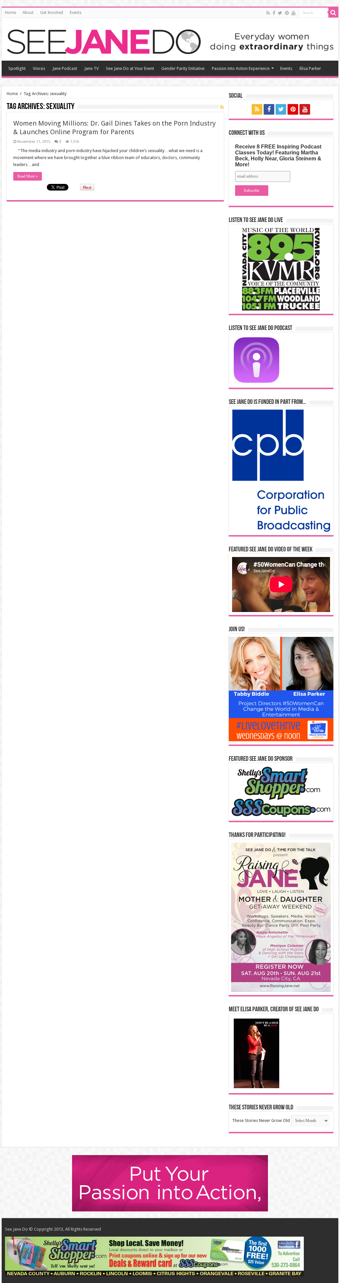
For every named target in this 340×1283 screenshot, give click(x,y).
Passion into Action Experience (241, 68)
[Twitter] (280, 13)
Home (10, 12)
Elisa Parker (310, 68)
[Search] (333, 13)
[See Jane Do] (170, 40)
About (28, 12)
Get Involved (51, 12)
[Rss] (268, 13)
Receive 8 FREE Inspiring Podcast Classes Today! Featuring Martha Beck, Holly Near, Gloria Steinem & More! (278, 155)
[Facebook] (274, 13)
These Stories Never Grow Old (261, 1120)
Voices (39, 68)
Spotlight (17, 68)
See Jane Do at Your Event (130, 68)
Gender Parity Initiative (183, 68)
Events (75, 12)
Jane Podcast (64, 68)
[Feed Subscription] (222, 107)
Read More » (27, 176)
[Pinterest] (287, 13)
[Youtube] (293, 13)
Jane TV (91, 68)
